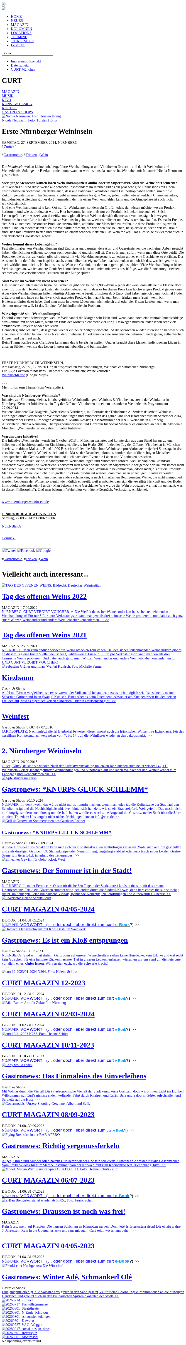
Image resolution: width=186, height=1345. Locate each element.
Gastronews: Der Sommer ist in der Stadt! (67, 870)
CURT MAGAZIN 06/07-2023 (48, 1180)
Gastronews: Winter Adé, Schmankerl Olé (67, 1277)
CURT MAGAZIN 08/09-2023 (48, 1114)
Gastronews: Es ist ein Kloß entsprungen (65, 940)
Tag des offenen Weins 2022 (44, 596)
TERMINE (19, 37)
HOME (16, 16)
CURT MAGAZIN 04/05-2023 (48, 1246)
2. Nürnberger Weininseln (42, 751)
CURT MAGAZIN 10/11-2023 (48, 1045)
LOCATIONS (21, 33)
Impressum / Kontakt (26, 61)
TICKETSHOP (22, 41)
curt (109, 1130)
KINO (6, 100)
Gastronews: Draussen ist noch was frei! (63, 1211)
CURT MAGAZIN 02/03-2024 (48, 1014)
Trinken (31, 155)
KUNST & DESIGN (17, 104)
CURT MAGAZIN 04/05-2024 (48, 909)
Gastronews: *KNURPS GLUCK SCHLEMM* (75, 789)
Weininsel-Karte (13, 375)
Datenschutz (20, 65)
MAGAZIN (19, 25)
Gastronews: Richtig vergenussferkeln (61, 1146)
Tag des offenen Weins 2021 (44, 635)
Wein (44, 155)
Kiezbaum (18, 678)
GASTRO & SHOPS (17, 112)
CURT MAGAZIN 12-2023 (43, 983)
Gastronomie (13, 155)
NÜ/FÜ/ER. (58, 925)
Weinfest (15, 716)
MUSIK (8, 96)
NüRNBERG (12, 526)
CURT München (23, 69)
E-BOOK (18, 45)
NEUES (17, 20)
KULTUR (9, 108)
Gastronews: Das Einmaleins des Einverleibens (74, 1076)
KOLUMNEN (21, 29)
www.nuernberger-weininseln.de (25, 502)
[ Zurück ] (9, 147)
